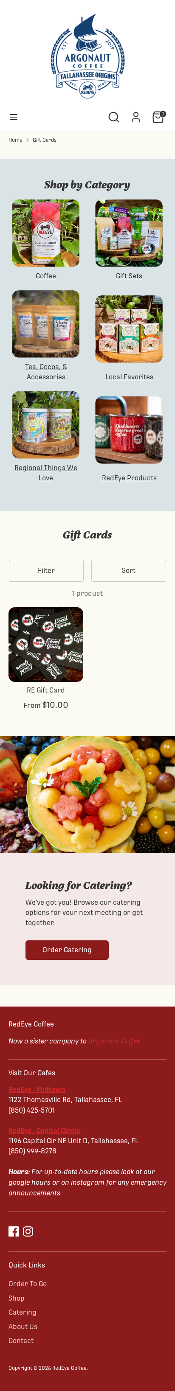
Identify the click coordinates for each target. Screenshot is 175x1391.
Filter (46, 570)
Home (15, 140)
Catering (22, 1312)
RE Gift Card (46, 690)
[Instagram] (28, 1231)
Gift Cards (44, 140)
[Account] (135, 113)
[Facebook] (13, 1231)
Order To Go (27, 1284)
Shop (16, 1298)
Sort (128, 570)
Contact (21, 1341)
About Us (22, 1327)
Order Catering (67, 950)
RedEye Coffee (69, 1368)
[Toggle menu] (13, 117)
